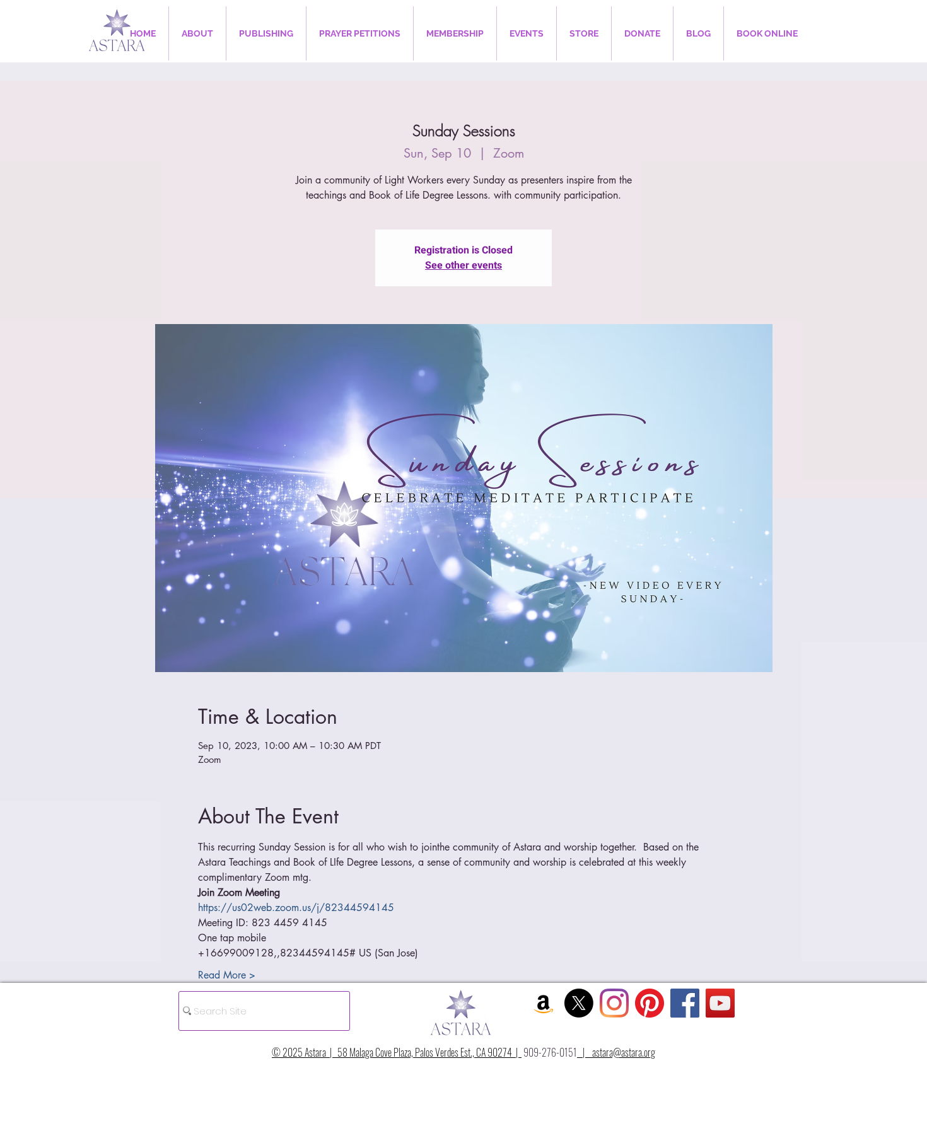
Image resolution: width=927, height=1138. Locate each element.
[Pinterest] (649, 1003)
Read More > (226, 975)
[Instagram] (614, 1003)
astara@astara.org (623, 1052)
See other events (463, 265)
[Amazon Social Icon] (543, 1003)
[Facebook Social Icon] (684, 1003)
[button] (197, 33)
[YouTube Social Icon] (720, 1003)
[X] (578, 1003)
